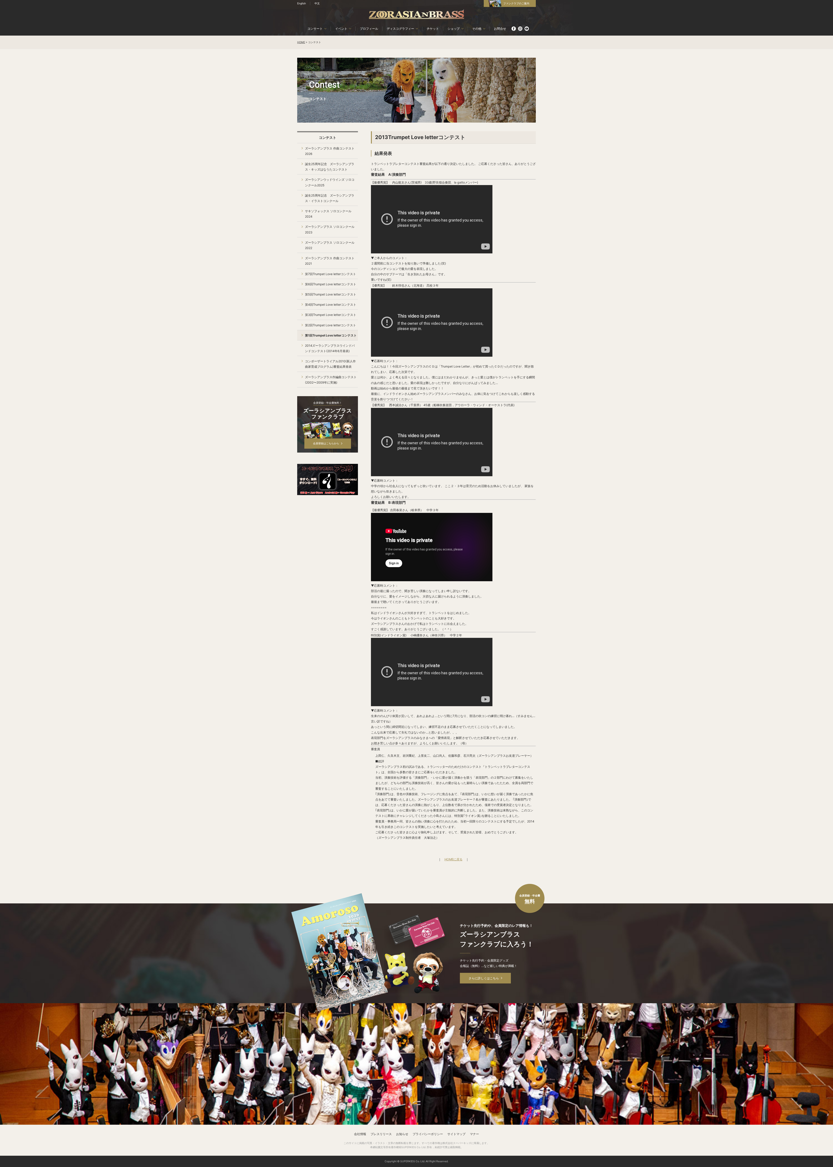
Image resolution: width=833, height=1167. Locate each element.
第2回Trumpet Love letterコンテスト (330, 325)
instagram (520, 28)
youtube (527, 28)
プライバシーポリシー (428, 1134)
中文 (317, 3)
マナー (474, 1134)
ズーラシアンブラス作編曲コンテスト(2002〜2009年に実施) (331, 379)
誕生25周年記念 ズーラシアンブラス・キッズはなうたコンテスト (329, 166)
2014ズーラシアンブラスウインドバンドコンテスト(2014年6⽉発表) (330, 348)
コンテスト (327, 137)
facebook (514, 28)
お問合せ (500, 28)
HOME (301, 42)
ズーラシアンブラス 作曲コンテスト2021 (329, 260)
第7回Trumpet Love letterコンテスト (330, 274)
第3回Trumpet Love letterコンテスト (330, 315)
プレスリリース (381, 1134)
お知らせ (402, 1134)
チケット (433, 28)
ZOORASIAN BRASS (416, 14)
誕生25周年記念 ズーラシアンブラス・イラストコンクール (329, 198)
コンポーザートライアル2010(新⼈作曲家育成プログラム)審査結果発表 (330, 363)
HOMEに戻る (453, 859)
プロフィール (369, 28)
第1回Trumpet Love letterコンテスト (331, 335)
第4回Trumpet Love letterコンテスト (330, 304)
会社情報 (360, 1134)
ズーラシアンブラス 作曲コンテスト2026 (329, 151)
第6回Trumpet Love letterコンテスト (330, 284)
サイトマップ (456, 1134)
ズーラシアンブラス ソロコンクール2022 (329, 245)
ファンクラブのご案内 (516, 3)
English (301, 3)
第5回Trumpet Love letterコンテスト (330, 294)
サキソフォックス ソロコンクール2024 (328, 213)
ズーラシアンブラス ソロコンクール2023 (329, 229)
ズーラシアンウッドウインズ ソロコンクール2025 (329, 182)
